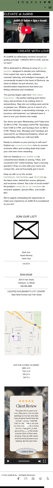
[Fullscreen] (44, 461)
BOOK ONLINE (26, 274)
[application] (26, 425)
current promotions (24, 145)
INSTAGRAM (22, 177)
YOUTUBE (38, 177)
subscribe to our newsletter (29, 186)
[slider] (23, 461)
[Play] (8, 461)
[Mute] (39, 461)
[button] (26, 425)
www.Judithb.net (29, 156)
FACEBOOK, (9, 177)
